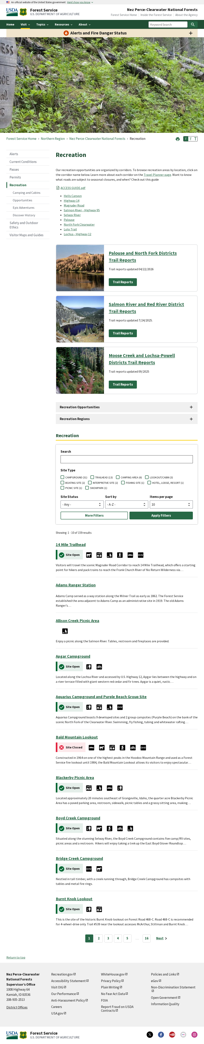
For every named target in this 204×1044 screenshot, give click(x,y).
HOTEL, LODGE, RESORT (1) (168, 483)
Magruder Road (74, 205)
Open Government (164, 997)
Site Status (69, 497)
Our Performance (63, 994)
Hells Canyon (73, 196)
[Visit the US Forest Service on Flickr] (183, 1034)
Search (66, 451)
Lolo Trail (70, 229)
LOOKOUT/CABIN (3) (161, 477)
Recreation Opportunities (80, 407)
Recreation (18, 185)
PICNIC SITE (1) (73, 488)
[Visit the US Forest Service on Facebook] (161, 1034)
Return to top (15, 957)
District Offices (16, 1007)
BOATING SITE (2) (75, 483)
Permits (15, 177)
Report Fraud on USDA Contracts (117, 1009)
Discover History (24, 215)
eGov (154, 981)
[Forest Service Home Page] (23, 12)
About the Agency (186, 15)
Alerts (14, 154)
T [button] (186, 139)
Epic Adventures (23, 208)
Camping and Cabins (26, 193)
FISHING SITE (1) (135, 483)
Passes (14, 169)
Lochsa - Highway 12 (77, 234)
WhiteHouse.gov (113, 974)
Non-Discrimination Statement (173, 987)
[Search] (193, 24)
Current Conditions (23, 162)
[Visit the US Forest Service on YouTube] (172, 1034)
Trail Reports (123, 282)
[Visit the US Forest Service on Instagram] (194, 1034)
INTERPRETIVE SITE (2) (105, 483)
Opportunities (22, 200)
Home (10, 24)
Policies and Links (163, 974)
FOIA (104, 1000)
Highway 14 (71, 201)
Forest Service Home (124, 15)
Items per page (161, 497)
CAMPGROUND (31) (76, 477)
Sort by (111, 497)
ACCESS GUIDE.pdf (73, 188)
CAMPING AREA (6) (131, 477)
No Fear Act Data (113, 994)
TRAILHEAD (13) (104, 477)
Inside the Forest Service (156, 15)
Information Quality (165, 1004)
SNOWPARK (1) (98, 488)
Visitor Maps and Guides (26, 235)
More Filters (94, 515)
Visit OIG (57, 987)
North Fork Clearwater (79, 224)
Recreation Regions (75, 419)
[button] (177, 138)
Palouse (69, 220)
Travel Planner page (157, 175)
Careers (56, 1007)
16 (146, 938)
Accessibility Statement (68, 981)
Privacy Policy (111, 981)
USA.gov (57, 1013)
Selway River (72, 215)
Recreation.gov (62, 974)
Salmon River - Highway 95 (82, 210)
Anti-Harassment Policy (68, 1000)
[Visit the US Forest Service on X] (150, 1034)
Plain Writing (110, 987)
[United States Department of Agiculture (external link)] (13, 12)
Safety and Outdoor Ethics (24, 225)
